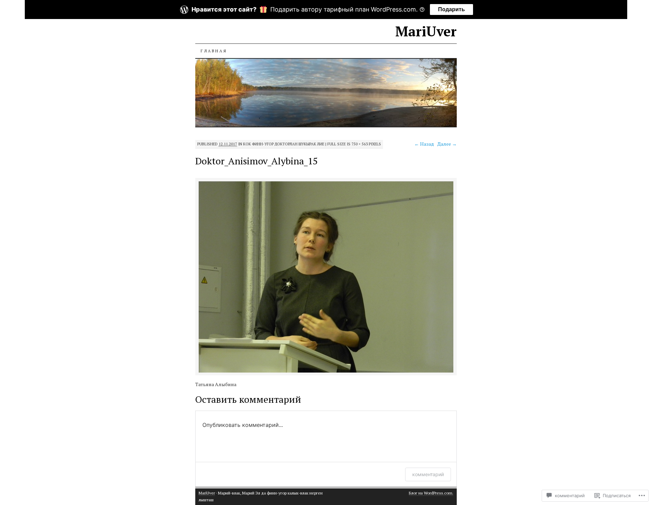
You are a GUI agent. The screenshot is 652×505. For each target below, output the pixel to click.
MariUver (426, 31)
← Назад (424, 144)
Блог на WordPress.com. (431, 492)
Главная (214, 50)
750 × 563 (359, 144)
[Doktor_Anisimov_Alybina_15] (326, 371)
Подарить (451, 9)
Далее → (447, 144)
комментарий (428, 474)
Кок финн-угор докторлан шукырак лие (283, 144)
